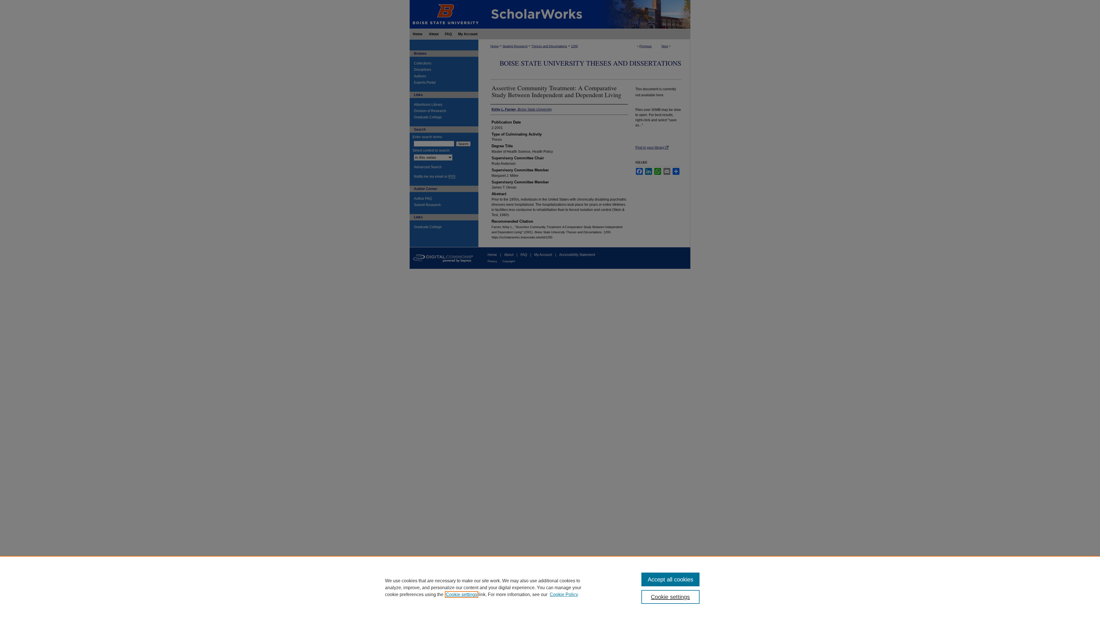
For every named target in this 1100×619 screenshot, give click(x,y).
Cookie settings (461, 594)
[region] (550, 587)
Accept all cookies (670, 579)
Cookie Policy (564, 594)
